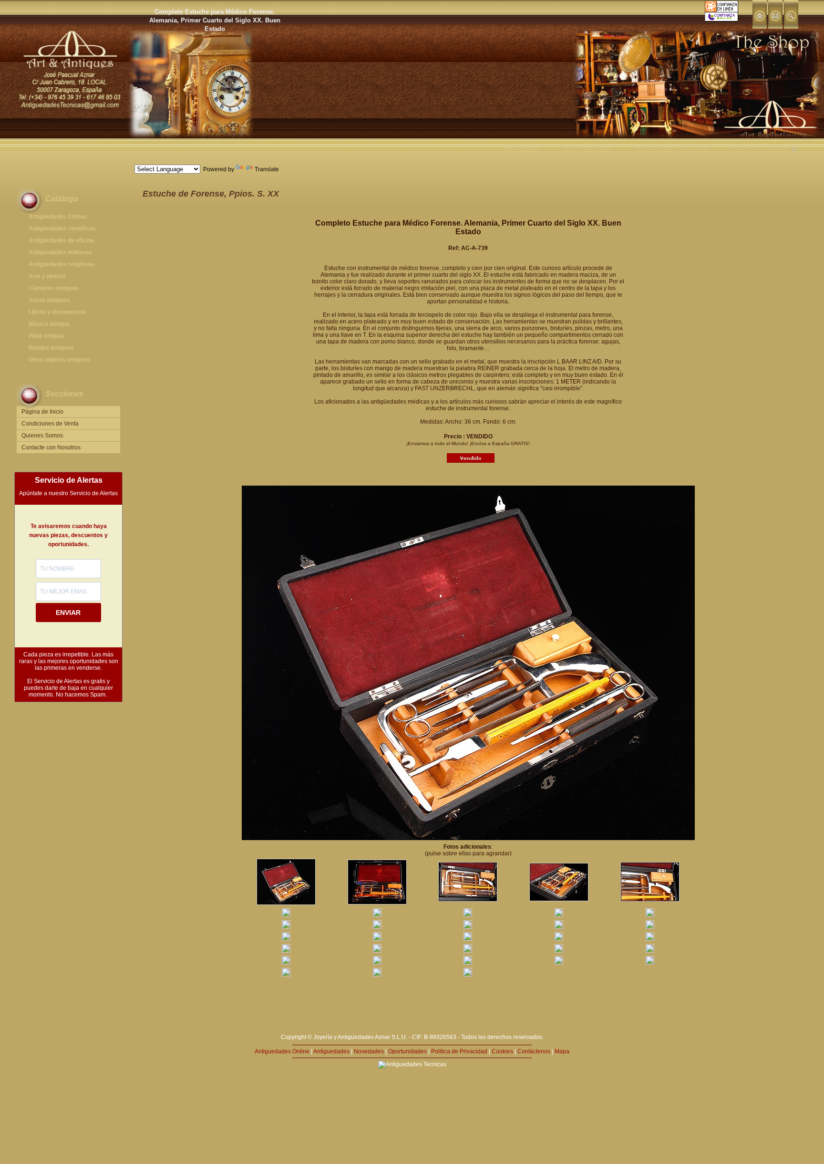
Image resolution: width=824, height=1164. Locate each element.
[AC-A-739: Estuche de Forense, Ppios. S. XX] (286, 903)
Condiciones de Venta (50, 423)
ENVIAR (68, 612)
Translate (267, 169)
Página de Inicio (42, 411)
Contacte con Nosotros (51, 447)
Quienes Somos (42, 435)
